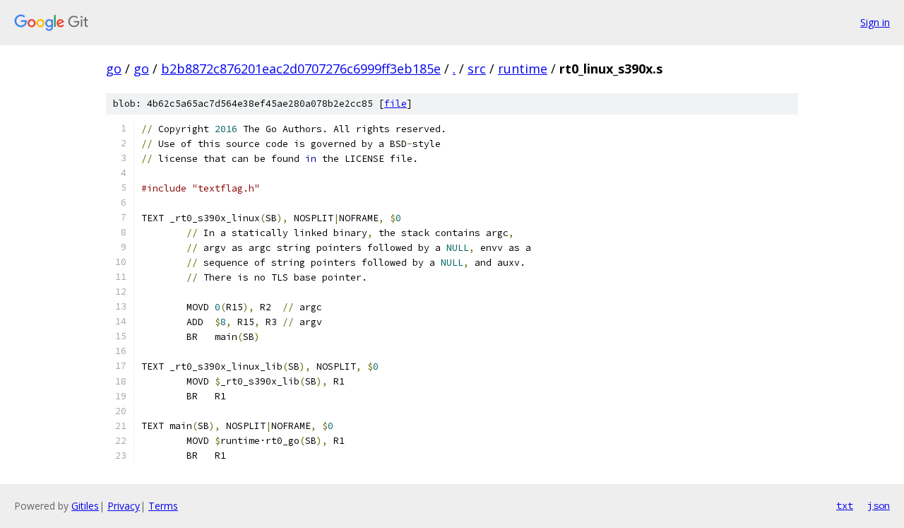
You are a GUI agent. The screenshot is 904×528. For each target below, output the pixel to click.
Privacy (123, 505)
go (113, 68)
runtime (522, 68)
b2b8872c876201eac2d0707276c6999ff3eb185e (301, 68)
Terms (163, 505)
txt (844, 505)
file (395, 104)
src (477, 68)
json (878, 505)
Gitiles (85, 505)
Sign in (875, 22)
